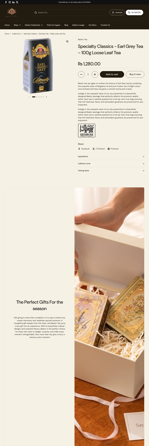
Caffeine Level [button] (84, 163)
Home (7, 34)
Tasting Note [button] (83, 170)
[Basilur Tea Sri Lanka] (12, 13)
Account (119, 12)
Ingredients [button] (83, 156)
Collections (16, 34)
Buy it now (135, 74)
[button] (134, 12)
